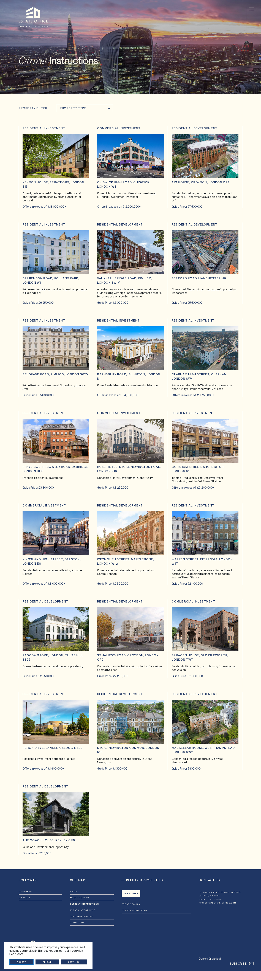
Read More (16, 954)
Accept (21, 962)
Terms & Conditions (134, 910)
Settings (74, 962)
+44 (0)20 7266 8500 (210, 899)
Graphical (215, 958)
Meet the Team (79, 898)
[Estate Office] (33, 17)
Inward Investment (82, 910)
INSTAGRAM (25, 891)
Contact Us (77, 922)
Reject (47, 962)
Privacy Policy (131, 904)
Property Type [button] (73, 108)
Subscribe (130, 893)
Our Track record (81, 916)
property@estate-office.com (217, 903)
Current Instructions (84, 904)
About (74, 891)
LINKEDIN (24, 898)
